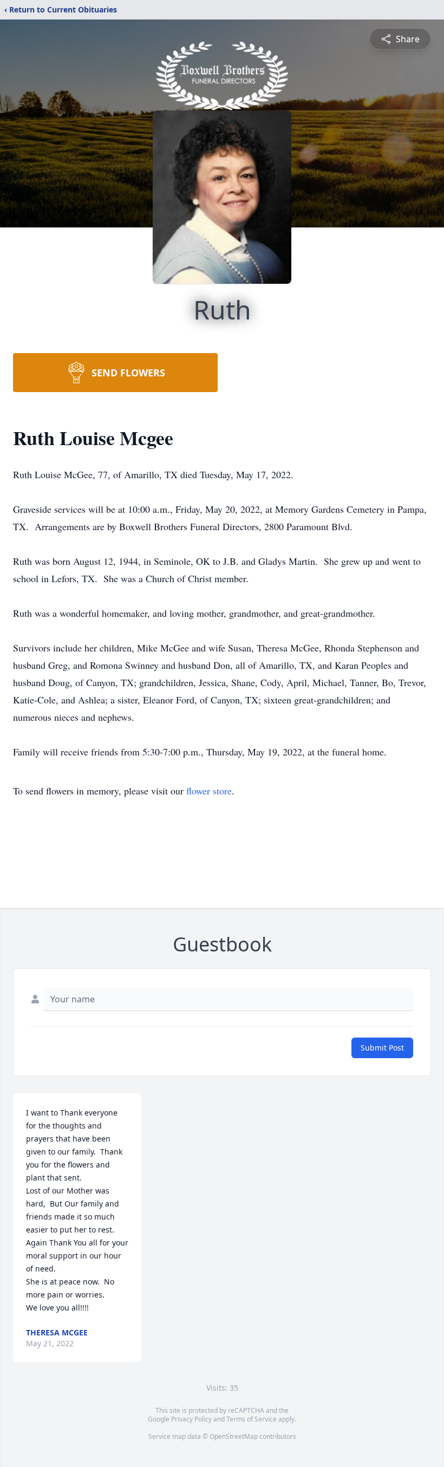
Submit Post (382, 1047)
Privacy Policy (191, 1419)
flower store (209, 790)
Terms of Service (251, 1419)
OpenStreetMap (234, 1436)
